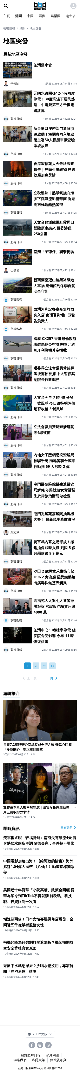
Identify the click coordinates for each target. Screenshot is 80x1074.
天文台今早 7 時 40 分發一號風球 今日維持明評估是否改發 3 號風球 (54, 403)
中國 (30, 16)
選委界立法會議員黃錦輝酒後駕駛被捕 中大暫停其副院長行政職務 (54, 374)
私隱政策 (38, 1060)
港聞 (18, 16)
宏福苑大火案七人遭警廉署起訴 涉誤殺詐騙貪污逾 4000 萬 (54, 606)
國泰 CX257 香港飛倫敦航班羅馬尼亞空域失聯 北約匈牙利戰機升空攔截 (55, 344)
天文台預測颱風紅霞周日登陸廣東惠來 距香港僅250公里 (54, 228)
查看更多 (67, 827)
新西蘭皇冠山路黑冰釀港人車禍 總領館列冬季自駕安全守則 (54, 285)
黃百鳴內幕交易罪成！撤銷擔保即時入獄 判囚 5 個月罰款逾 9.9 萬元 (55, 547)
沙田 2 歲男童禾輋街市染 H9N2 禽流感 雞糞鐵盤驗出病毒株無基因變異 (54, 577)
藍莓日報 (9, 28)
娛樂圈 (56, 16)
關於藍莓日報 (31, 1055)
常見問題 (52, 1055)
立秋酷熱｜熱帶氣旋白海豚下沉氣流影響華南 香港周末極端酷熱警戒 (54, 198)
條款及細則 (58, 1060)
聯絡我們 (20, 1060)
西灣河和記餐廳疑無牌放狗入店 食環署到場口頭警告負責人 (54, 315)
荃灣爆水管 (43, 65)
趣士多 (71, 16)
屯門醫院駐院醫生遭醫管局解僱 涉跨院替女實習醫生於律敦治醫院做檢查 (54, 490)
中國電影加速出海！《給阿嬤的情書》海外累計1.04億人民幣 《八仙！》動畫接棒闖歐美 (38, 866)
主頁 (6, 16)
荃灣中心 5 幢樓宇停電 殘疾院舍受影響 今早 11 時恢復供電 (55, 636)
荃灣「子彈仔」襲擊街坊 (54, 251)
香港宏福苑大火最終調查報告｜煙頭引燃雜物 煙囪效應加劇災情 (54, 169)
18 (52, 666)
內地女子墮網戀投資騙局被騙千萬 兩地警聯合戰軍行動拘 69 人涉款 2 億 (54, 460)
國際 (42, 16)
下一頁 (48, 678)
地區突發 (35, 28)
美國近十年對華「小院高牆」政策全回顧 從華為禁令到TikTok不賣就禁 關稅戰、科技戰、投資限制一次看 (38, 895)
